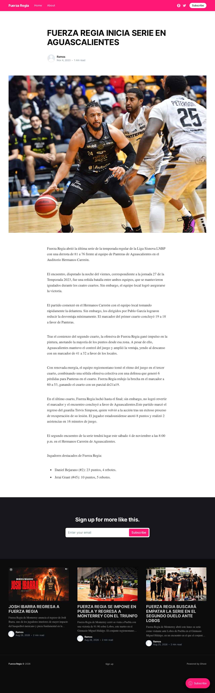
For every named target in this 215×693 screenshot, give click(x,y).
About (51, 5)
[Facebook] (178, 5)
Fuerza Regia (19, 6)
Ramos (61, 56)
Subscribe (198, 5)
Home (38, 5)
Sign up (109, 664)
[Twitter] (184, 5)
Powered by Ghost (196, 663)
